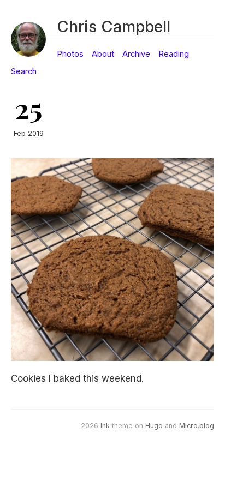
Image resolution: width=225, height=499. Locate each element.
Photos (70, 54)
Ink (105, 426)
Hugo (154, 426)
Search (24, 71)
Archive (136, 54)
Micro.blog (196, 426)
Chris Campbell (113, 26)
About (103, 54)
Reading (173, 54)
